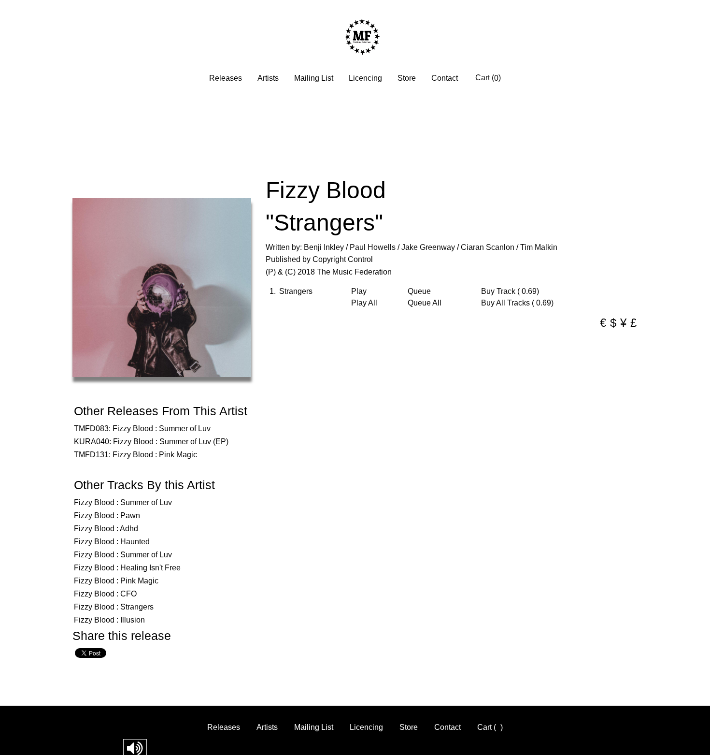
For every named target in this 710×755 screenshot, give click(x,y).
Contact (444, 78)
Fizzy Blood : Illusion (109, 620)
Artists (268, 78)
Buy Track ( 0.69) (510, 291)
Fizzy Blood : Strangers (114, 607)
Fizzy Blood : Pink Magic (116, 581)
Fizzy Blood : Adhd (106, 528)
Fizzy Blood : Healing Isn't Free (127, 568)
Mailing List (313, 78)
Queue (419, 291)
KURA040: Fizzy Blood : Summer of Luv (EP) (151, 441)
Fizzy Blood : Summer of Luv (123, 502)
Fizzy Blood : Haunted (112, 541)
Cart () (488, 77)
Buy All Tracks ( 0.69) (517, 303)
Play (359, 291)
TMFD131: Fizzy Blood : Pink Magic (135, 454)
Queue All (424, 303)
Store (407, 78)
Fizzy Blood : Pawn (107, 515)
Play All (364, 303)
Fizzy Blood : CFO (105, 594)
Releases (225, 78)
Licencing (365, 78)
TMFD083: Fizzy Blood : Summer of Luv (142, 428)
